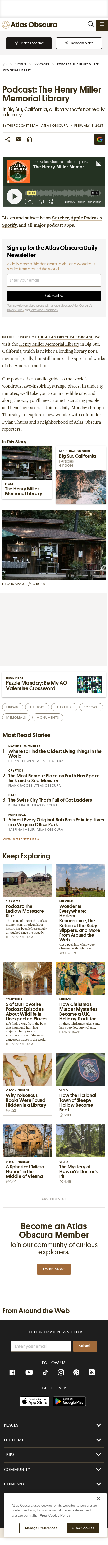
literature (64, 707)
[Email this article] (19, 139)
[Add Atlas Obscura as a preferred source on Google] (99, 139)
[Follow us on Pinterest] (76, 1373)
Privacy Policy (15, 310)
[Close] (98, 1498)
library (12, 707)
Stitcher (60, 218)
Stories (20, 64)
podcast (91, 707)
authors (37, 707)
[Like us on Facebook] (12, 1373)
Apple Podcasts (86, 218)
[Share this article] (8, 139)
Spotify (9, 225)
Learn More (54, 1269)
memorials (16, 717)
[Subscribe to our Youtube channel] (29, 1373)
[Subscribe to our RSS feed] (92, 1373)
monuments (48, 717)
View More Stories (20, 839)
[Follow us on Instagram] (61, 1373)
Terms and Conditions (44, 310)
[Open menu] (102, 24)
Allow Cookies (82, 1528)
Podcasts (41, 64)
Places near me (32, 43)
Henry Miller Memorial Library (49, 344)
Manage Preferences (41, 1528)
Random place (82, 43)
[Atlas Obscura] (31, 25)
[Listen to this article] (30, 139)
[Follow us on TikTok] (45, 1373)
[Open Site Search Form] (90, 24)
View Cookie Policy (55, 1515)
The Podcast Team (23, 125)
